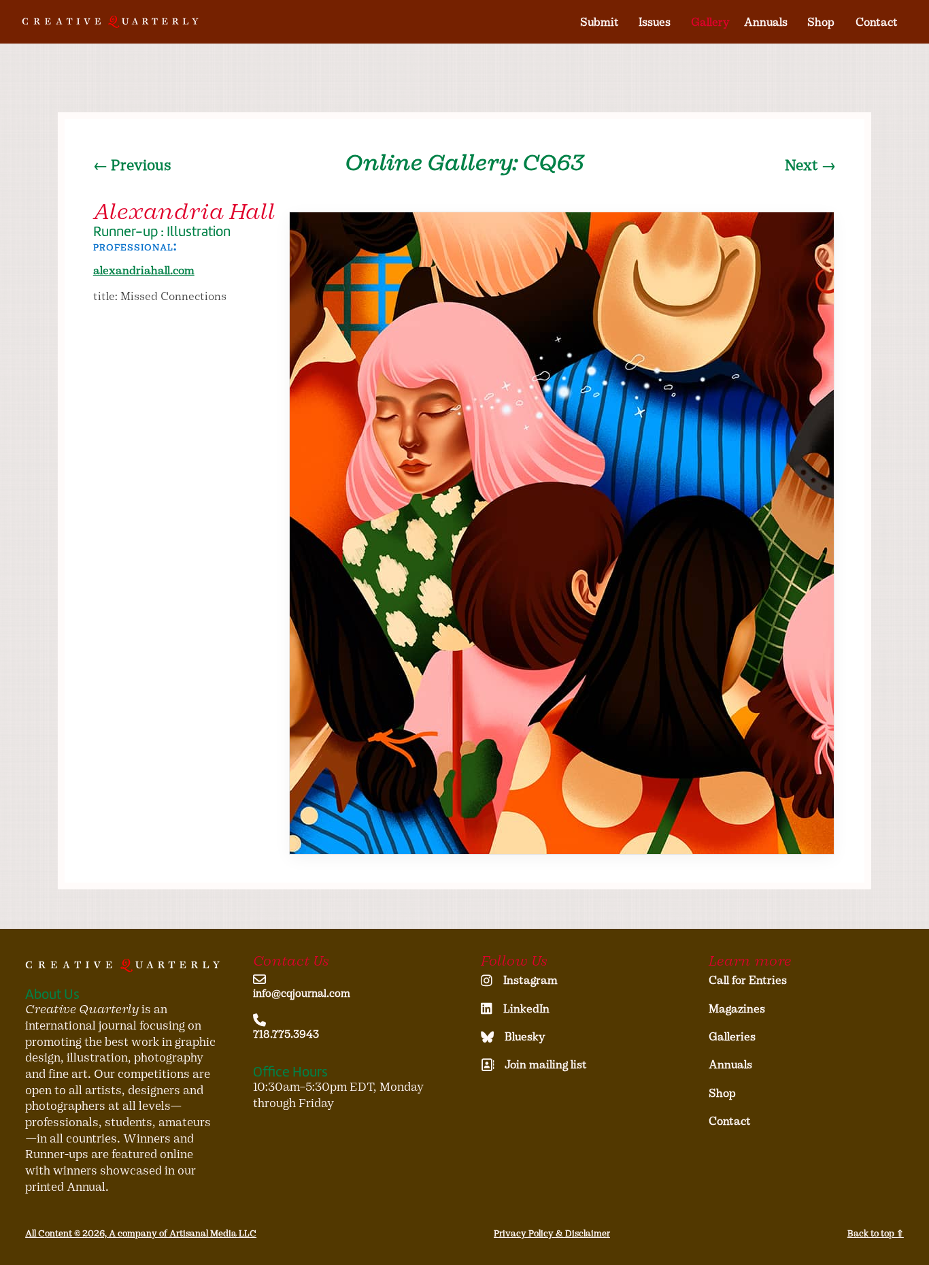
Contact (877, 22)
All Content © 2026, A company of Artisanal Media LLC (140, 1233)
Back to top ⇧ (875, 1233)
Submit (599, 22)
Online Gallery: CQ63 (464, 163)
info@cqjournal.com (301, 993)
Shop (820, 22)
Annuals (766, 22)
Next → (810, 165)
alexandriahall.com (144, 270)
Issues (655, 22)
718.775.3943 (286, 1034)
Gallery (710, 22)
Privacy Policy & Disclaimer (552, 1233)
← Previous (132, 165)
